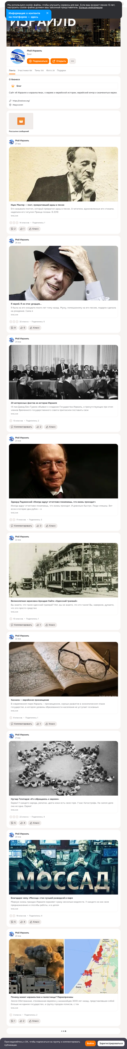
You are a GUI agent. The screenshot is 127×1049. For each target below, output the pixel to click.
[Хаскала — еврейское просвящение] (63, 678)
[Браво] (14, 223)
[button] (38, 61)
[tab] (12, 70)
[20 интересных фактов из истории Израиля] (63, 381)
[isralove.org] (11, 142)
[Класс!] (11, 223)
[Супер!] (17, 322)
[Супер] (14, 520)
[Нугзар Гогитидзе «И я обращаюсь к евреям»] (63, 777)
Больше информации (91, 7)
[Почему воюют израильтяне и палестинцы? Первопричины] (63, 975)
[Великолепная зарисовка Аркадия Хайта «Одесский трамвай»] (63, 579)
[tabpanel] (63, 581)
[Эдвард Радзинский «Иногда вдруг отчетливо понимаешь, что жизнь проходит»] (63, 480)
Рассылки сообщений (19, 131)
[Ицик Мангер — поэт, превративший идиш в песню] (63, 183)
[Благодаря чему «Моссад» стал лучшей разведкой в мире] (63, 876)
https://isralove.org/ (21, 101)
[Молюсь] (17, 223)
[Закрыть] (47, 13)
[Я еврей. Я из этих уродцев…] (63, 282)
